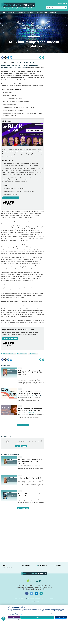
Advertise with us (42, 565)
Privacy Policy (58, 565)
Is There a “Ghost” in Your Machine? (29, 478)
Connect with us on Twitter (31, 593)
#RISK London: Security (22, 353)
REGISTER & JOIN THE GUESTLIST (10, 338)
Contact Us (22, 598)
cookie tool (22, 614)
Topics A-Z (43, 598)
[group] (53, 12)
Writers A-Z (51, 598)
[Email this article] (11, 57)
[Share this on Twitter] (5, 57)
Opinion (20, 368)
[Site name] (18, 8)
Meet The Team (26, 565)
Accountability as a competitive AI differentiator (29, 495)
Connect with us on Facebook (27, 593)
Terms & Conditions (7, 567)
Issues (15, 598)
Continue (37, 617)
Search (65, 7)
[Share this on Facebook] (2, 57)
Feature (20, 406)
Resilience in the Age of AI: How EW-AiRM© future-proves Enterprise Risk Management (30, 373)
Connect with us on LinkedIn (36, 593)
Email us (41, 593)
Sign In (65, 3)
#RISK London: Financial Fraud (9, 353)
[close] (44, 54)
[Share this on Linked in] (8, 57)
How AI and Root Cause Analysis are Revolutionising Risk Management (29, 393)
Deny (14, 617)
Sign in (27, 54)
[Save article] (43, 57)
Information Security (34, 38)
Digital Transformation (32, 353)
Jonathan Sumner (31, 395)
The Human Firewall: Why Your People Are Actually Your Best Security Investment (30, 462)
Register (60, 3)
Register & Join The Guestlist (10, 197)
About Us (5, 565)
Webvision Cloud (37, 601)
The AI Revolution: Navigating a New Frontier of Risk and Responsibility (30, 410)
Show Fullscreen (3, 124)
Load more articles (23, 425)
